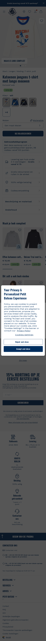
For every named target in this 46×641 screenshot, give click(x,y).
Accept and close (23, 349)
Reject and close (22, 342)
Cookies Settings (24, 335)
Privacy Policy (23, 330)
